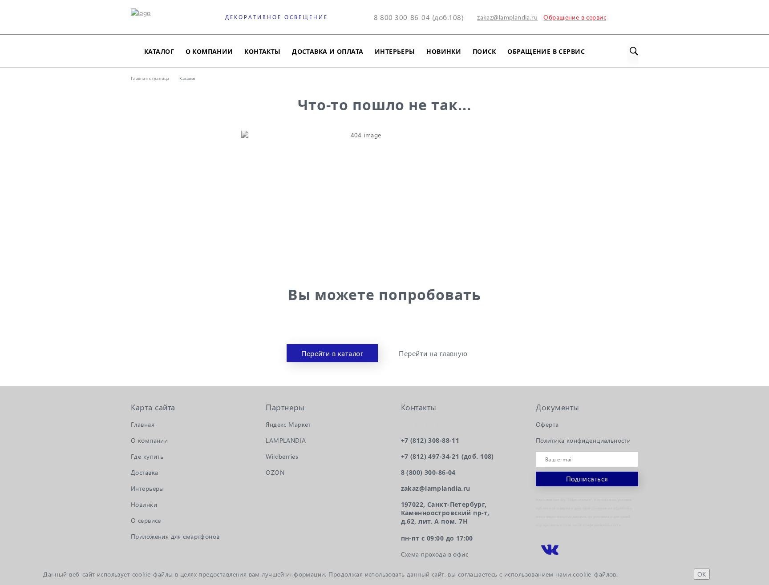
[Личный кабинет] (611, 17)
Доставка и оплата (327, 51)
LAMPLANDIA (286, 440)
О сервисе (146, 520)
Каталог (159, 51)
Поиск (484, 51)
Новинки (443, 51)
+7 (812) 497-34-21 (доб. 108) (447, 456)
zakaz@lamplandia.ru (507, 17)
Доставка (144, 472)
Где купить (147, 456)
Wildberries (282, 456)
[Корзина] (632, 17)
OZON (275, 472)
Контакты (262, 51)
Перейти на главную (433, 353)
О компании (209, 51)
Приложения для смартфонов (175, 536)
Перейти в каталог (332, 353)
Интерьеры (395, 51)
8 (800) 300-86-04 (428, 472)
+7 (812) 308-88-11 (430, 440)
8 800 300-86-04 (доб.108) (419, 17)
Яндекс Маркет (288, 424)
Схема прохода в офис (434, 554)
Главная (142, 424)
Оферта (547, 424)
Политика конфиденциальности (583, 440)
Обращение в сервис (546, 51)
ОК (701, 574)
